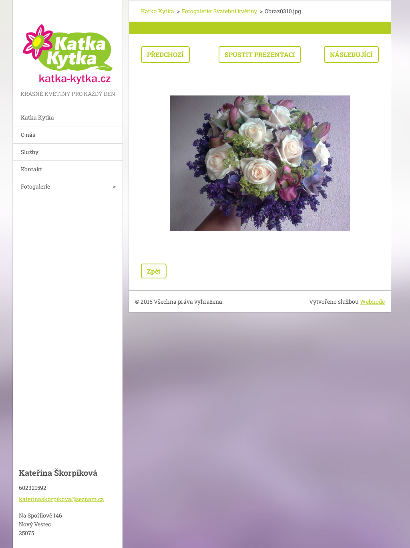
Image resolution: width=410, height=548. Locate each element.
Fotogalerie (35, 186)
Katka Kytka (37, 117)
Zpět (154, 271)
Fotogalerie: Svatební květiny (219, 11)
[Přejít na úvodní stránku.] (68, 44)
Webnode (372, 301)
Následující (351, 54)
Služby (29, 152)
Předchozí (165, 54)
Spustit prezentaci (260, 54)
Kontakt (31, 169)
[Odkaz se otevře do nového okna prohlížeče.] (260, 163)
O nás (28, 134)
